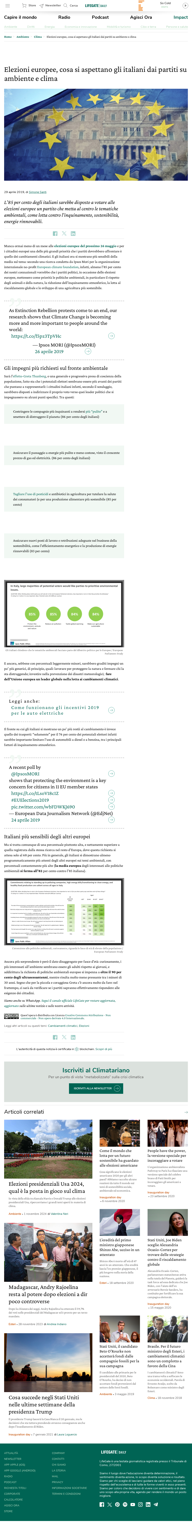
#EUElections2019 (30, 800)
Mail (55, 1476)
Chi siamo (59, 1465)
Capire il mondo (20, 17)
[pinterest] (117, 1504)
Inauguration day (19, 1434)
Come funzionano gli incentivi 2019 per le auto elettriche (55, 710)
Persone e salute (177, 27)
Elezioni (84, 1026)
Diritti (31, 27)
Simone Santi (37, 192)
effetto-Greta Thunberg (29, 376)
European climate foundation (58, 267)
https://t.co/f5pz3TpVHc (36, 336)
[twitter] (109, 1504)
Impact (181, 17)
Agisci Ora (141, 17)
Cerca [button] (74, 6)
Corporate (12, 1494)
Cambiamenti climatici (62, 1026)
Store (32, 5)
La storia (59, 1470)
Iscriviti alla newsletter (93, 1088)
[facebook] (102, 1504)
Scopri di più (103, 1049)
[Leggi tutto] (185, 1112)
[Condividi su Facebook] (55, 233)
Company (58, 1453)
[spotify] (125, 1504)
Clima (151, 1398)
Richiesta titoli (15, 1488)
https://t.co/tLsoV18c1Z (35, 793)
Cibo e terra (148, 27)
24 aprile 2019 (25, 820)
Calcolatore (13, 1499)
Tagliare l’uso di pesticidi (30, 494)
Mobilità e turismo (119, 27)
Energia (50, 27)
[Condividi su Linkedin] (73, 233)
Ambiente (10, 27)
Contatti (58, 1459)
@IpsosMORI (25, 774)
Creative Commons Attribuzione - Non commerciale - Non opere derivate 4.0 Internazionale (66, 1016)
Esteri (12, 1324)
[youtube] (132, 1504)
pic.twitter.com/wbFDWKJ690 (43, 807)
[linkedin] (148, 1504)
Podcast (100, 17)
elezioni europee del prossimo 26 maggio (85, 246)
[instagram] (140, 1504)
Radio (64, 17)
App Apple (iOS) (14, 1465)
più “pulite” (94, 411)
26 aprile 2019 (49, 351)
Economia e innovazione (81, 27)
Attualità (11, 1453)
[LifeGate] (96, 5)
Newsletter (53, 5)
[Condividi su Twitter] (64, 233)
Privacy (57, 1482)
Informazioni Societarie (69, 1488)
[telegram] (156, 1504)
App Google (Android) (19, 1470)
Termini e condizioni (66, 1494)
